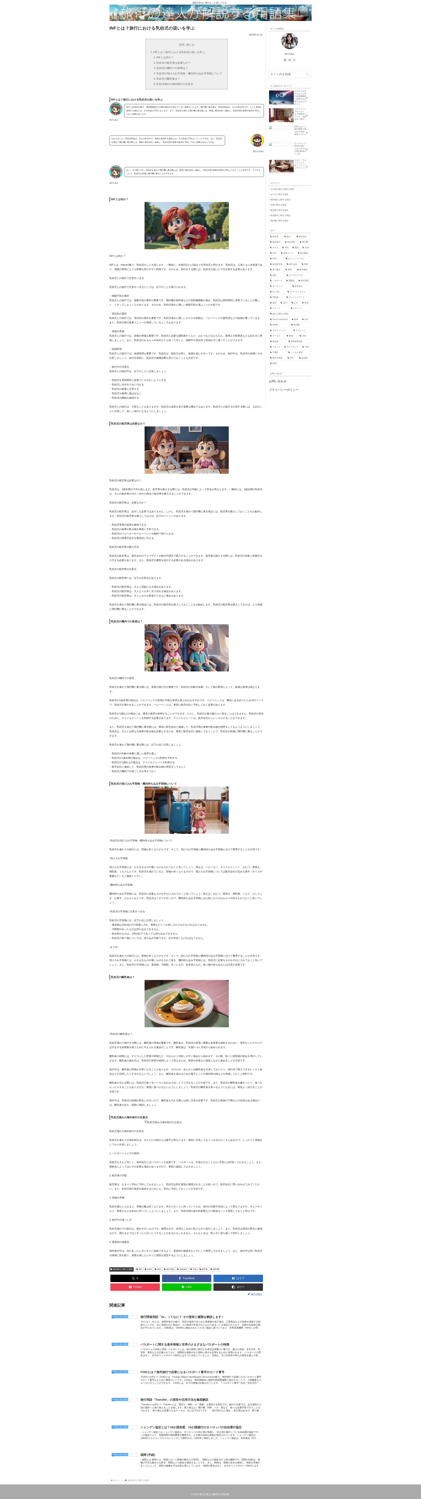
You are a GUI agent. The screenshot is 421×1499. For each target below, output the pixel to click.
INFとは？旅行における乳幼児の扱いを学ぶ (179, 52)
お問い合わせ (278, 381)
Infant (149, 1269)
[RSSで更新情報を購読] (294, 60)
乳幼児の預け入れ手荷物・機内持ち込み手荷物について (189, 73)
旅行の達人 (290, 54)
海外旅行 (183, 1269)
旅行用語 (170, 1269)
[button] (238, 1287)
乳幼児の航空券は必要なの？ (173, 62)
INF (140, 1269)
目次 (182, 44)
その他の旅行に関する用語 (282, 189)
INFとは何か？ (165, 57)
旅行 (159, 1269)
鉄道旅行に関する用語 (280, 215)
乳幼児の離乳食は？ (168, 78)
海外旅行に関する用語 (123, 1269)
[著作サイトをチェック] (285, 60)
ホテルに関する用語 (279, 194)
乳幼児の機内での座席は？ (172, 68)
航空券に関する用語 (279, 210)
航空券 (205, 1269)
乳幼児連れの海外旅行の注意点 (174, 83)
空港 (195, 1269)
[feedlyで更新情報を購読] (290, 60)
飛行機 (216, 1269)
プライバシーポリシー (283, 389)
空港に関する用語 (278, 205)
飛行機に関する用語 (279, 221)
